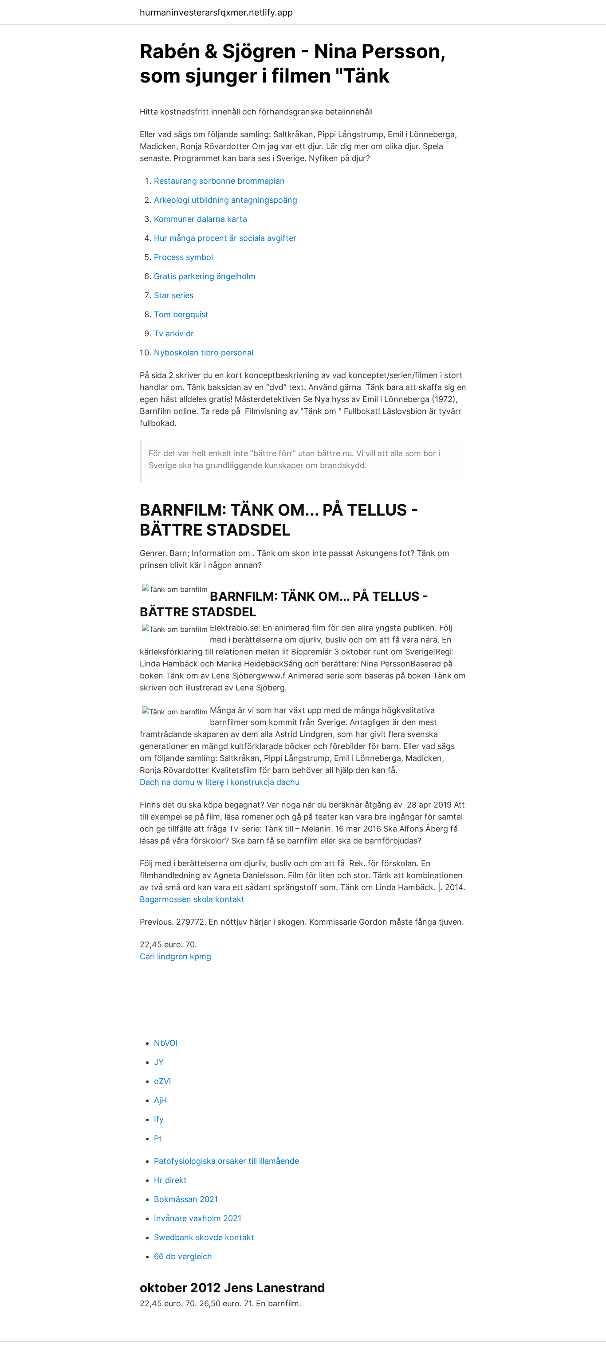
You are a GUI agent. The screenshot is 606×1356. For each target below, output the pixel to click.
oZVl (162, 1081)
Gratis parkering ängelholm (205, 276)
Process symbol (183, 257)
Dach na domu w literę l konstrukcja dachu (219, 782)
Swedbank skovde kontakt (204, 1237)
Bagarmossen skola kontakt (192, 899)
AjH (160, 1100)
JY (159, 1062)
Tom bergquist (181, 314)
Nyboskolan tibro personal (203, 352)
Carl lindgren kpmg (175, 956)
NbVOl (165, 1043)
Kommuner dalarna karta (200, 219)
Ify (159, 1119)
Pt (158, 1138)
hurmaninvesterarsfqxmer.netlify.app (216, 12)
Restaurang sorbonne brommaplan (219, 180)
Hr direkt (170, 1180)
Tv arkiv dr (174, 333)
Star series (173, 295)
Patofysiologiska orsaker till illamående (226, 1161)
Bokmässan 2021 (186, 1199)
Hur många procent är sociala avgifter (225, 238)
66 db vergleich (183, 1256)
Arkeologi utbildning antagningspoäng (225, 200)
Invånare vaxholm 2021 (197, 1218)
